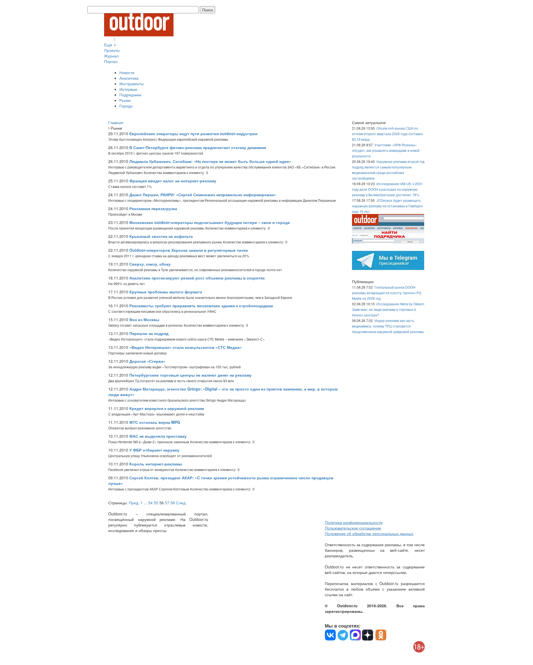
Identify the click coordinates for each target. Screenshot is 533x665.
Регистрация (127, 39)
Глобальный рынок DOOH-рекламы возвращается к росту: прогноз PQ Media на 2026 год (386, 293)
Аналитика (129, 78)
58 (172, 502)
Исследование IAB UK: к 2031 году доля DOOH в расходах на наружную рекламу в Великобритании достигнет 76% (387, 189)
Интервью (128, 89)
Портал (110, 61)
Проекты (112, 50)
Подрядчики (130, 94)
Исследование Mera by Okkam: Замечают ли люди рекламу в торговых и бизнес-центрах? (388, 309)
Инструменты (131, 83)
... (145, 502)
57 (167, 502)
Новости (126, 72)
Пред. (134, 502)
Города (125, 106)
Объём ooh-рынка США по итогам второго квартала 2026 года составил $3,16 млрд (387, 134)
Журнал (111, 56)
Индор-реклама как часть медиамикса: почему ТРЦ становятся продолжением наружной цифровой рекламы (388, 326)
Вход (108, 39)
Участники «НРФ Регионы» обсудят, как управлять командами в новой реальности (385, 150)
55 (156, 502)
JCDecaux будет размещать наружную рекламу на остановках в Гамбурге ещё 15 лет (387, 206)
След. (181, 502)
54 (150, 502)
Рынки (125, 100)
